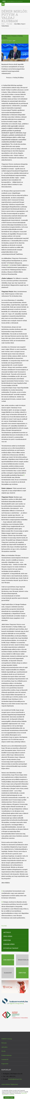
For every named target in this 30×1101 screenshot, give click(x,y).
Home (3, 24)
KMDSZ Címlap (6, 1039)
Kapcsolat (4, 1064)
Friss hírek (9, 24)
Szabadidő (4, 1059)
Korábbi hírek (9, 944)
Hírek (3, 1051)
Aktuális (7, 932)
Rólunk (4, 1043)
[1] (9, 265)
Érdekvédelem (6, 1055)
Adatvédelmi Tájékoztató (9, 1084)
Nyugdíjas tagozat (10, 948)
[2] (24, 475)
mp (12, 40)
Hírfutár (7, 940)
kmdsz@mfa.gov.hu (15, 1079)
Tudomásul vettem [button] (8, 1097)
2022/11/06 (6, 40)
